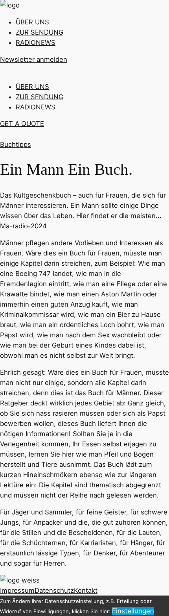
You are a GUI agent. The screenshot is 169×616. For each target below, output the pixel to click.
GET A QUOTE (22, 124)
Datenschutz (54, 590)
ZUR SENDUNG (39, 32)
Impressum (17, 590)
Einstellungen (133, 611)
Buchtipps (15, 144)
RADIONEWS (35, 42)
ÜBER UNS (32, 22)
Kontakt (85, 590)
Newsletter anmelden (33, 59)
